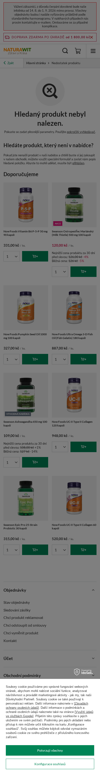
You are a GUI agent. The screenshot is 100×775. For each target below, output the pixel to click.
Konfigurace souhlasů (50, 764)
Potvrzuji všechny (50, 750)
